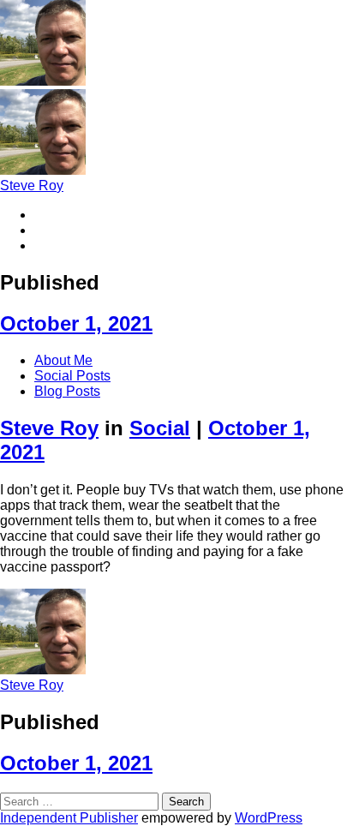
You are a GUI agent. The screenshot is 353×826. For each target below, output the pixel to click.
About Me (63, 360)
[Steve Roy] (43, 81)
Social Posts (72, 375)
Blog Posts (67, 391)
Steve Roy (31, 185)
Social (159, 428)
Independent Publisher (69, 818)
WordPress (268, 818)
